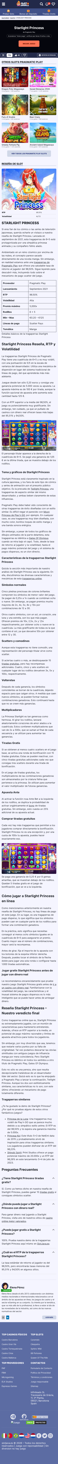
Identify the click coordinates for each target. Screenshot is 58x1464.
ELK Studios (7, 1381)
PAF (3, 1368)
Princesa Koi (13, 1135)
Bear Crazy (35, 117)
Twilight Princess (40, 488)
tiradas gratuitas (10, 663)
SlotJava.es (43, 1243)
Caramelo (35, 1340)
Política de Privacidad (41, 1372)
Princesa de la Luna (17, 1118)
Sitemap (34, 1386)
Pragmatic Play (30, 32)
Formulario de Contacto (41, 1368)
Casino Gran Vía (9, 1344)
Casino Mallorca (9, 1357)
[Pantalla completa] (3, 55)
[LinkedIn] (7, 1317)
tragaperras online (32, 578)
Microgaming (8, 1377)
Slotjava (5, 18)
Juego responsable (39, 1381)
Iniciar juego (29, 44)
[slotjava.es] (22, 4)
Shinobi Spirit (14, 1152)
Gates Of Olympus (38, 538)
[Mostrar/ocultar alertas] (41, 4)
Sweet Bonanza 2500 (40, 89)
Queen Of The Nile (39, 1357)
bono (31, 805)
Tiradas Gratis (49, 14)
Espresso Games (9, 1386)
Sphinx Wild (36, 1349)
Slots (12, 18)
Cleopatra (35, 1344)
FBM (4, 1372)
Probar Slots (8, 14)
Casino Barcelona (10, 1340)
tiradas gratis (47, 1192)
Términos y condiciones (41, 1377)
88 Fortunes (36, 1353)
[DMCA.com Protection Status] (36, 1422)
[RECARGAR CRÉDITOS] (10, 55)
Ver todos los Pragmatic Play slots (29, 154)
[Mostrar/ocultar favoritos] (53, 4)
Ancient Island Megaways (42, 145)
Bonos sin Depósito (28, 14)
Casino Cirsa (7, 1353)
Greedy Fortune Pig (10, 145)
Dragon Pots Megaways (13, 89)
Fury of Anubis (8, 117)
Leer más (49, 1317)
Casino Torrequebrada (12, 1349)
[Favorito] (24, 55)
